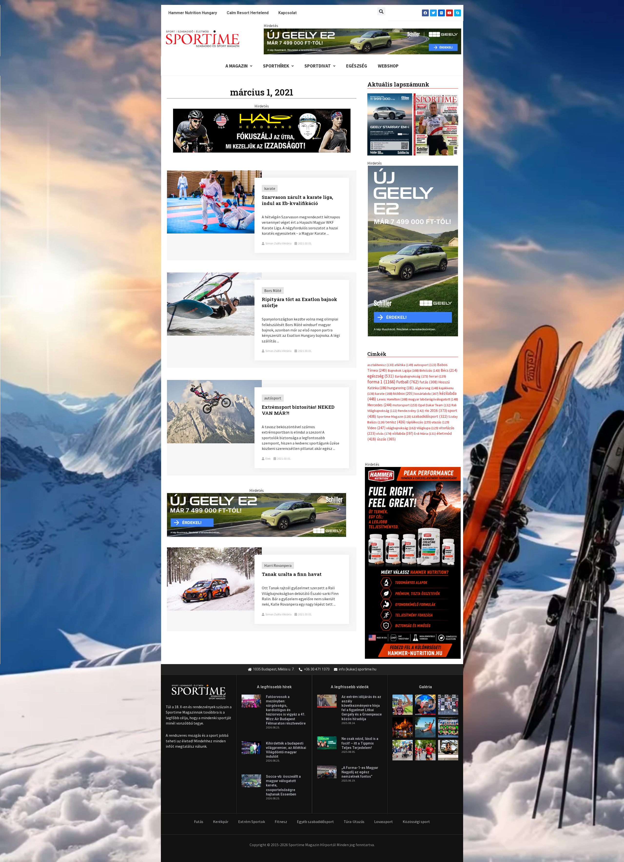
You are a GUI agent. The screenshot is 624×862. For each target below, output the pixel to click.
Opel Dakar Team (434, 400)
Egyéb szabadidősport (315, 821)
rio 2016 (436, 405)
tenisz (395, 417)
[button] (381, 11)
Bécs (449, 365)
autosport (425, 360)
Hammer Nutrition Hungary (192, 12)
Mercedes (379, 399)
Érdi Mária (425, 428)
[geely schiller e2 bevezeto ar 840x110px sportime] (362, 41)
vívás (383, 428)
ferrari (437, 371)
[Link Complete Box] (261, 215)
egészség (380, 371)
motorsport (404, 400)
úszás (386, 434)
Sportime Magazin (394, 411)
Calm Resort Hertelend (248, 12)
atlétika (403, 360)
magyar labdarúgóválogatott (433, 394)
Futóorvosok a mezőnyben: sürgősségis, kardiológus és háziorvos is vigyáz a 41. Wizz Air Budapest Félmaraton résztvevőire (286, 710)
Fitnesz (281, 821)
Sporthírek (276, 66)
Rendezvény (411, 406)
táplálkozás (418, 417)
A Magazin (236, 66)
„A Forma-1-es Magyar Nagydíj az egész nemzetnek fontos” (359, 772)
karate (383, 389)
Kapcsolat (287, 12)
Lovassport (383, 821)
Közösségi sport (416, 821)
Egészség (356, 66)
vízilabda (402, 428)
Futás (198, 821)
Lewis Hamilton (392, 394)
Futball (407, 377)
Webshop (388, 66)
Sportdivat (317, 66)
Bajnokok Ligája (403, 365)
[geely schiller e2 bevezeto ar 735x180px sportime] (256, 514)
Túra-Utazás (354, 821)
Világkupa (427, 423)
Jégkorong (426, 383)
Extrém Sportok (251, 821)
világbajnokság (401, 423)
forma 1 (381, 377)
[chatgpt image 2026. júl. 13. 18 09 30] (413, 557)
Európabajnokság (411, 371)
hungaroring (400, 382)
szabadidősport (430, 411)
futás (428, 377)
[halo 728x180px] (262, 130)
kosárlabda (426, 389)
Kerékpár (220, 821)
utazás (440, 417)
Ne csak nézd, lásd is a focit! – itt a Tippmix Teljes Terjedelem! (359, 743)
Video (376, 422)
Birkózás (429, 365)
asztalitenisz (380, 360)
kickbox (403, 388)
